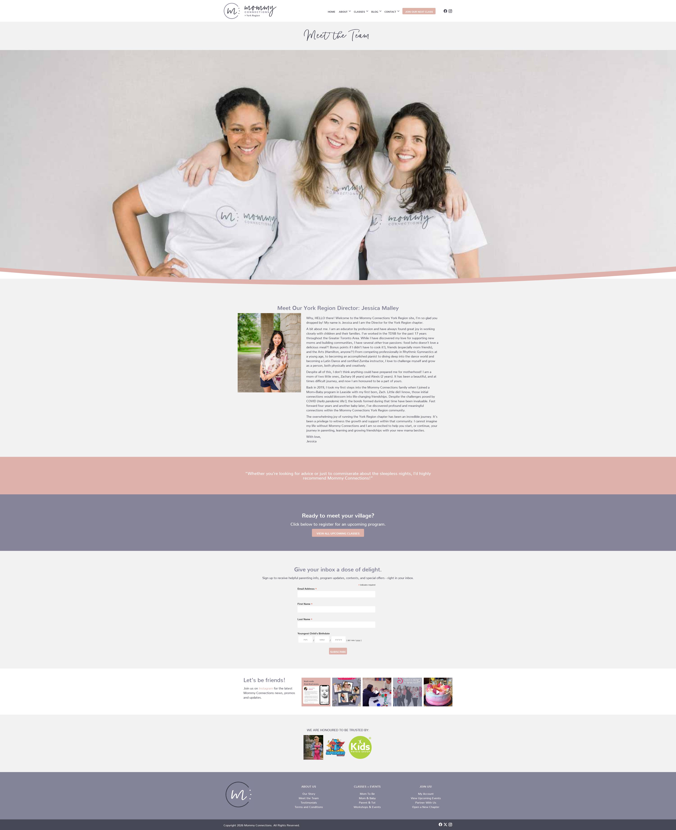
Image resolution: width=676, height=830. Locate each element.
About (343, 11)
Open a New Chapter (425, 806)
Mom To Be (367, 793)
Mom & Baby (367, 797)
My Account (426, 793)
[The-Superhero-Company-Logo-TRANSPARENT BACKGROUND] (335, 747)
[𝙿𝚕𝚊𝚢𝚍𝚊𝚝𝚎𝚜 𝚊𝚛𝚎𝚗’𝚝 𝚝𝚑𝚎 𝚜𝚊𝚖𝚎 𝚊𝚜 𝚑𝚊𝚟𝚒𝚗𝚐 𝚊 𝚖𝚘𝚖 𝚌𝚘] (407, 692)
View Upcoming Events (426, 797)
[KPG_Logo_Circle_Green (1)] (360, 747)
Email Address (307, 588)
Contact (390, 11)
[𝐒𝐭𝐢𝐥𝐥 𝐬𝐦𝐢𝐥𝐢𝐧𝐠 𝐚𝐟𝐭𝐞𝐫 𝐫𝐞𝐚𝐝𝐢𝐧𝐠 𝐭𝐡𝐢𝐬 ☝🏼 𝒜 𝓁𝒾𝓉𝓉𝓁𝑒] (316, 692)
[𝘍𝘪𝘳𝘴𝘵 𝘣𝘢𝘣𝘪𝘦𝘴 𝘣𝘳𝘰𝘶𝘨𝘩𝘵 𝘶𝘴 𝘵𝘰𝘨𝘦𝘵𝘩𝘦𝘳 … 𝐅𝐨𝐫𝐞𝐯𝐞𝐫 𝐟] (438, 692)
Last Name (305, 619)
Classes (359, 11)
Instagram (266, 687)
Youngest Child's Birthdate (314, 633)
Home (331, 11)
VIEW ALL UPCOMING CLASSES (338, 533)
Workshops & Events (367, 806)
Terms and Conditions (309, 806)
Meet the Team (309, 797)
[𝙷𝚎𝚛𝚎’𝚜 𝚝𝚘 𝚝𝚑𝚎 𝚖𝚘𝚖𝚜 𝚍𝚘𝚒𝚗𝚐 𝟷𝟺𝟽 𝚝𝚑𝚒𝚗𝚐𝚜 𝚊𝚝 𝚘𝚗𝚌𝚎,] (346, 692)
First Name (305, 604)
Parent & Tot (367, 802)
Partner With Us (425, 802)
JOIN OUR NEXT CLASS (419, 11)
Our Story (308, 793)
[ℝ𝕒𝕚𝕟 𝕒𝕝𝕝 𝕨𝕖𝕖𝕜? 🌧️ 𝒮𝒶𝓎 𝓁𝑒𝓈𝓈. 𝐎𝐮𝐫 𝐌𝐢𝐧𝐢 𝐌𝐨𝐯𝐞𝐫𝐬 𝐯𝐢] (377, 692)
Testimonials (309, 802)
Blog (374, 11)
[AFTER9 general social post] (313, 747)
